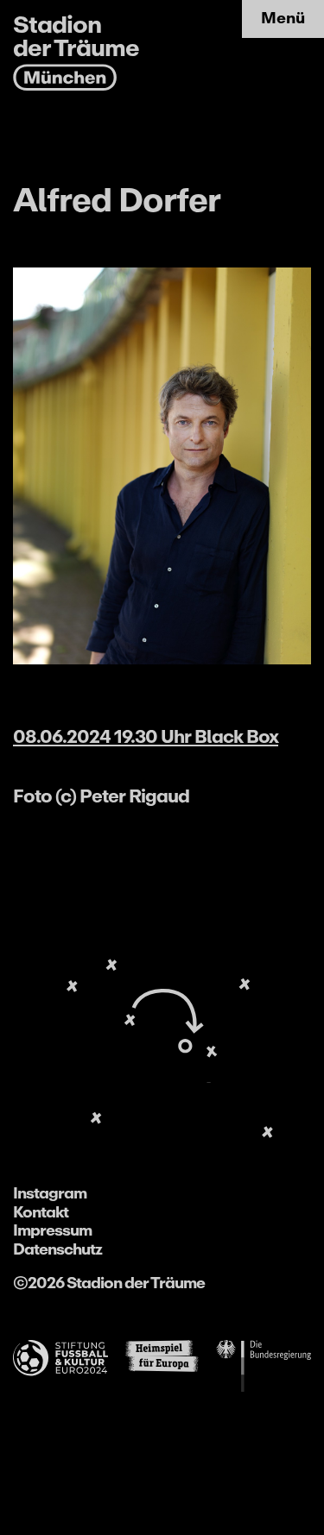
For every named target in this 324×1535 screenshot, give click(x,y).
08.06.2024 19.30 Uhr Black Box (145, 736)
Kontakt (40, 1212)
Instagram (49, 1193)
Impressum (52, 1230)
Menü (283, 18)
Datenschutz (57, 1249)
